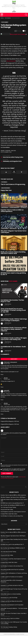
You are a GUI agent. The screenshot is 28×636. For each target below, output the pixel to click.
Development (4, 228)
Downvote (21, 172)
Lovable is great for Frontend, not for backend (11, 576)
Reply (2, 374)
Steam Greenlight (14, 207)
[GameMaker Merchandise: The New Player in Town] (14, 290)
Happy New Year (6, 190)
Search (25, 487)
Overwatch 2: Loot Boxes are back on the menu (12, 585)
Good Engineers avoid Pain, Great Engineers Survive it (13, 511)
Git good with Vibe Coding (7, 509)
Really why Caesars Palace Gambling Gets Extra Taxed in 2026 (13, 252)
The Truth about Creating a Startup (9, 627)
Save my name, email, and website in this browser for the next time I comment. (14, 466)
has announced (11, 61)
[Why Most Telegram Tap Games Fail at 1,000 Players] (14, 221)
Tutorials (4, 182)
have (19, 34)
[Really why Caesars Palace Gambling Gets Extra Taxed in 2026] (14, 242)
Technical (23, 207)
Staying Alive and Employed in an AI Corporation (12, 604)
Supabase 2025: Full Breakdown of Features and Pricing (14, 573)
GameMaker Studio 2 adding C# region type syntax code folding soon (14, 338)
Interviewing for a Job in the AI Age (9, 597)
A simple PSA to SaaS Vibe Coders (9, 513)
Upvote (6, 172)
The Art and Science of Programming (13, 184)
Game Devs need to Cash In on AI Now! (10, 618)
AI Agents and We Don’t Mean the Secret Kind (11, 601)
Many (11, 34)
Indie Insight (4, 207)
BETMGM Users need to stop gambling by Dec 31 (13, 273)
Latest (14, 11)
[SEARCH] (26, 15)
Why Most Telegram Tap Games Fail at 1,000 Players (13, 231)
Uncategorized (5, 188)
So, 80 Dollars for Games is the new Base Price (12, 516)
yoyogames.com (6, 152)
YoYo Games (13, 281)
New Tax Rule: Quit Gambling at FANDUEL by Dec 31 (13, 505)
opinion (3, 249)
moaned (23, 34)
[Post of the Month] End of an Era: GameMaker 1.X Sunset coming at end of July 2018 (13, 310)
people (15, 34)
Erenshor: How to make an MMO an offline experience (12, 210)
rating (14, 150)
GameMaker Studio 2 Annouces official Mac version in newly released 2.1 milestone (13, 329)
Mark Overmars (6, 150)
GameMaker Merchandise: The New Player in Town (12, 301)
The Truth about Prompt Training (8, 507)
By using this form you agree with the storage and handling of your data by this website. (13, 469)
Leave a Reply (14, 359)
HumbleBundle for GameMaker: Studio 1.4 (13, 347)
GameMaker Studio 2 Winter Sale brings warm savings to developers (14, 319)
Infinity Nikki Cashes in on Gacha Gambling (11, 594)
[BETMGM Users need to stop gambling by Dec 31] (14, 263)
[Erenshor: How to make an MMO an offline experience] (14, 200)
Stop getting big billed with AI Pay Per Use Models (12, 569)
